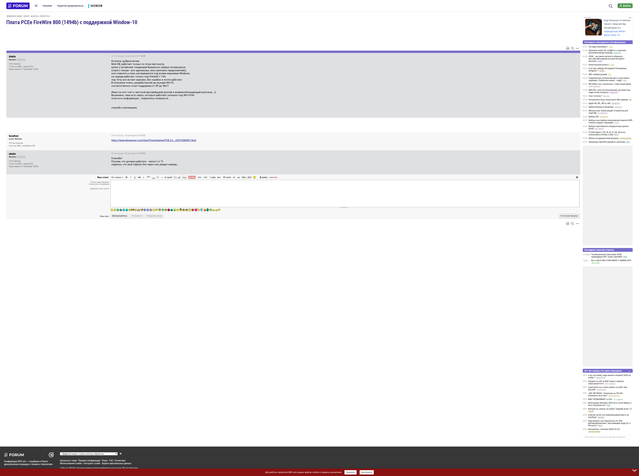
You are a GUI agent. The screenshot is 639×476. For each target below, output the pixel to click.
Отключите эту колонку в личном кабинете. (605, 437)
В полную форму (569, 216)
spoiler (169, 177)
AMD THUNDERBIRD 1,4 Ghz (600, 399)
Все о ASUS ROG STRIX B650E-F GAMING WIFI (611, 260)
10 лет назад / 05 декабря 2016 (128, 135)
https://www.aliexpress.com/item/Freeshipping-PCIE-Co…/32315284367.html (153, 140)
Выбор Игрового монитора (601, 107)
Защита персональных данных (116, 463)
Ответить (573, 56)
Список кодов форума (99, 182)
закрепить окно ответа (99, 189)
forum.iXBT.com (122, 468)
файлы (265, 177)
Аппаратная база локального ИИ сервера (608, 100)
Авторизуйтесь (119, 216)
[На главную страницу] (18, 5)
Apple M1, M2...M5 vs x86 (599, 103)
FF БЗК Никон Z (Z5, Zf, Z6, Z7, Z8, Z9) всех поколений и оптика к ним (607, 133)
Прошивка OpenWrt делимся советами (607, 142)
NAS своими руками (598, 74)
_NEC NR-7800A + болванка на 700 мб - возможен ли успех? (606, 394)
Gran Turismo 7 (595, 96)
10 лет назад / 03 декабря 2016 (128, 56)
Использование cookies (71, 463)
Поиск (105, 460)
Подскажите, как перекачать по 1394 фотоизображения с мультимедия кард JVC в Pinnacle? (609, 423)
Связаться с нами (68, 460)
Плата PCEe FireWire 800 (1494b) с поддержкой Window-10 (71, 22)
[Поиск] (610, 5)
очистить (273, 177)
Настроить (366, 472)
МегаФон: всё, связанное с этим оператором (610, 84)
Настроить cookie (92, 463)
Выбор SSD (594, 117)
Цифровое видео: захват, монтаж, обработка (28, 15)
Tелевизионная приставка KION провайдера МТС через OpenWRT (606, 255)
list (205, 177)
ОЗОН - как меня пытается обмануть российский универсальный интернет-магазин (607, 58)
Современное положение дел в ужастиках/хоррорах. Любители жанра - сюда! (609, 79)
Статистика (119, 460)
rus (238, 177)
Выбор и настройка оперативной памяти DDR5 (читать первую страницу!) (610, 121)
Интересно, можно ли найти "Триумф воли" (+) (610, 409)
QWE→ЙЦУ (247, 177)
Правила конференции (89, 460)
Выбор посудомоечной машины (604, 138)
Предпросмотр (154, 216)
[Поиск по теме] (572, 48)
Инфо (565, 56)
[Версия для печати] (567, 48)
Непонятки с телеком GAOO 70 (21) (604, 429)
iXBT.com (65, 468)
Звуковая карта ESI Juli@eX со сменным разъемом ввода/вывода (607, 51)
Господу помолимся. (598, 47)
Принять (350, 472)
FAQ (111, 460)
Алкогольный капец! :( (599, 65)
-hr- (234, 177)
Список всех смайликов (99, 184)
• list (199, 177)
